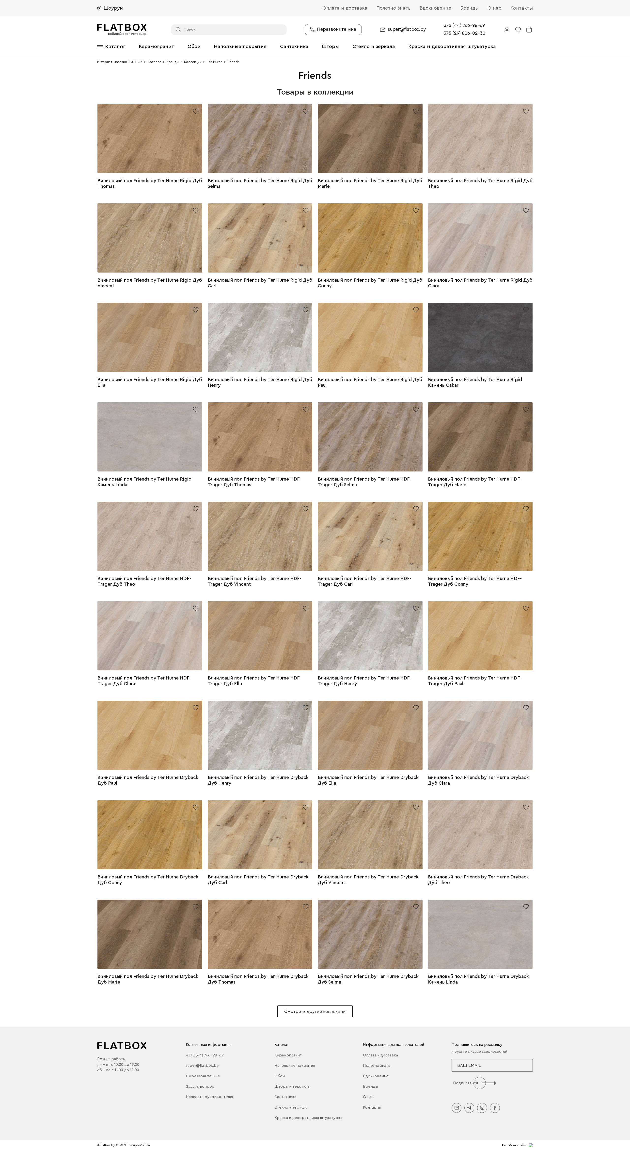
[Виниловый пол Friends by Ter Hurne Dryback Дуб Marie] (149, 934)
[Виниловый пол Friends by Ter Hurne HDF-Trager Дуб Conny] (480, 536)
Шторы (330, 46)
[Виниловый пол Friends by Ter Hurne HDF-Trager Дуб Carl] (370, 536)
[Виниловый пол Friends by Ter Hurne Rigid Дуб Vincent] (149, 238)
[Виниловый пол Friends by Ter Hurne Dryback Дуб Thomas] (260, 934)
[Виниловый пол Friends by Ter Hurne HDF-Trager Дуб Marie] (480, 436)
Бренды (469, 8)
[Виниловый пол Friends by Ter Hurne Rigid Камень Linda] (149, 436)
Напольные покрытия (240, 46)
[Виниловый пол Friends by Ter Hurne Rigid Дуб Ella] (149, 337)
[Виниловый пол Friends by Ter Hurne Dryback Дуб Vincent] (370, 834)
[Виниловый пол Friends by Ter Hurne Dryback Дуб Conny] (149, 834)
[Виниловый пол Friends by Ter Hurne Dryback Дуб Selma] (370, 934)
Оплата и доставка (344, 8)
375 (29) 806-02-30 (464, 33)
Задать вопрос (200, 1086)
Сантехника (294, 46)
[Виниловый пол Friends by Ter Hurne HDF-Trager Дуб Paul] (480, 635)
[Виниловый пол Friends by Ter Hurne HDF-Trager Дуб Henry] (370, 635)
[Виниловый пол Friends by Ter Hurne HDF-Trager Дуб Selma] (370, 436)
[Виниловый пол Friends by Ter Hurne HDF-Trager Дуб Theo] (149, 536)
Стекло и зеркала (373, 46)
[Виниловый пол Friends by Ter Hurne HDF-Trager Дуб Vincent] (260, 536)
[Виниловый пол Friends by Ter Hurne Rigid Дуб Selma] (260, 138)
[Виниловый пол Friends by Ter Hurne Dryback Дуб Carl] (260, 834)
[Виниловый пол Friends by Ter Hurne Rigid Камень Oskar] (480, 337)
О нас (494, 8)
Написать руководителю (209, 1097)
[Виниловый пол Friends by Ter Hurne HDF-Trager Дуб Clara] (149, 635)
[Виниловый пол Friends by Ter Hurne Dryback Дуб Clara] (480, 735)
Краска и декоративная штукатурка (452, 46)
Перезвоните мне (203, 1076)
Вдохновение (435, 8)
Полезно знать (393, 8)
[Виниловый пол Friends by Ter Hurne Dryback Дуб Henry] (260, 735)
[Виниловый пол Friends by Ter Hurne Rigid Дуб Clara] (480, 238)
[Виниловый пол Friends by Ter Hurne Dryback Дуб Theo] (480, 834)
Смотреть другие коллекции (315, 1011)
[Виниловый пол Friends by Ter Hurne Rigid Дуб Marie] (370, 138)
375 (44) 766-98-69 (464, 25)
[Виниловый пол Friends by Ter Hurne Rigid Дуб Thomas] (149, 138)
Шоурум (113, 8)
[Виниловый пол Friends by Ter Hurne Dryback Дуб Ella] (370, 735)
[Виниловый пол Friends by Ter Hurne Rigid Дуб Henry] (260, 337)
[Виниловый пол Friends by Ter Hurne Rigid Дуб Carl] (260, 238)
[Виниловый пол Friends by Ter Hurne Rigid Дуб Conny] (370, 238)
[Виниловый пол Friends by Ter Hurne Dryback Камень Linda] (480, 934)
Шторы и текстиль (292, 1086)
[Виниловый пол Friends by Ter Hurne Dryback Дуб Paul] (149, 735)
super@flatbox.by (407, 29)
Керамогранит (156, 46)
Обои (194, 46)
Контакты (521, 8)
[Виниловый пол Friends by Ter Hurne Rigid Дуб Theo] (480, 138)
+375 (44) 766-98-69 (205, 1055)
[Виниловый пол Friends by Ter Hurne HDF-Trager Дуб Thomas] (260, 436)
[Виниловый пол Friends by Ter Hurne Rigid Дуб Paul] (370, 337)
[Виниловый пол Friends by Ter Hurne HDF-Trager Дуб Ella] (260, 635)
